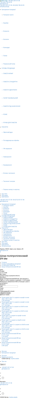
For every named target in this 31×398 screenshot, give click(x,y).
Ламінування (7, 234)
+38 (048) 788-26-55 (6, 2)
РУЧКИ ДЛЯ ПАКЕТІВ (10, 226)
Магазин (4, 351)
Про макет (5, 195)
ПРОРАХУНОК (4, 6)
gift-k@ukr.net (4, 3)
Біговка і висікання (9, 237)
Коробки (5, 207)
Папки (5, 213)
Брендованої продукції (9, 9)
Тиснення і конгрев (9, 238)
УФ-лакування (7, 232)
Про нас (4, 361)
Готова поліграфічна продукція (11, 264)
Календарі (6, 211)
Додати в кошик (5, 293)
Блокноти (6, 208)
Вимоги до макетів (7, 357)
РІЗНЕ (5, 225)
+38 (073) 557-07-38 (18, 199)
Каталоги (6, 210)
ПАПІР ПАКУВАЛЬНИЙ (10, 222)
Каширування (7, 235)
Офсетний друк (8, 229)
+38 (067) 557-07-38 (14, 0)
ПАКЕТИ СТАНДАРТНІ (10, 219)
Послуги (4, 355)
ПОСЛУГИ (5, 127)
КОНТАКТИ (5, 197)
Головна (4, 262)
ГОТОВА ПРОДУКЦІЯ (8, 68)
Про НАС (4, 194)
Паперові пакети (8, 205)
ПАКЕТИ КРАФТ (8, 217)
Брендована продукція (9, 352)
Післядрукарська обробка (11, 231)
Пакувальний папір (9, 214)
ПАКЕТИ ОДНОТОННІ (10, 220)
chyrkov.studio (15, 358)
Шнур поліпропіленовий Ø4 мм (11, 267)
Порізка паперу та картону (11, 240)
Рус (27, 242)
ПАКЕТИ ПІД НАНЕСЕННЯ (11, 223)
